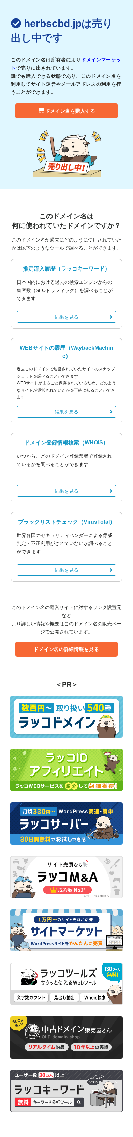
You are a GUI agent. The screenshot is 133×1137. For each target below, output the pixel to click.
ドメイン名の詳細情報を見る (66, 649)
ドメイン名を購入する (70, 111)
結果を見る (66, 317)
